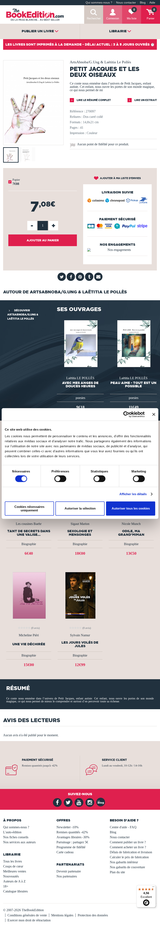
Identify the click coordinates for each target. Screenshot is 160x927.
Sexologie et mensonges (79, 532)
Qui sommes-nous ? (99, 2)
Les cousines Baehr (28, 524)
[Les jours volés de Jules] (80, 595)
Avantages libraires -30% (72, 837)
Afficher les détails (133, 494)
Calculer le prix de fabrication (129, 857)
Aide (152, 2)
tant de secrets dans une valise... (28, 532)
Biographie (28, 544)
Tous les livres (12, 861)
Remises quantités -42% (72, 832)
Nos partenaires (66, 876)
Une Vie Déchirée (28, 644)
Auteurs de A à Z (14, 881)
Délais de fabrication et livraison (131, 852)
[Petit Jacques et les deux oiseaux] (33, 142)
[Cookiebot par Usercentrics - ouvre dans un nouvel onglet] (126, 414)
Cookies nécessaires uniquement (29, 508)
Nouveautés (11, 876)
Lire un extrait (145, 100)
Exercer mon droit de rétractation (29, 920)
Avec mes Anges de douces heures (80, 384)
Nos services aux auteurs (19, 842)
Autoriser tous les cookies (131, 508)
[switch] (60, 478)
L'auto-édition (12, 832)
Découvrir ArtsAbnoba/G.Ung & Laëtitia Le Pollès (22, 314)
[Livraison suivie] (117, 201)
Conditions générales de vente (27, 915)
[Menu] (153, 887)
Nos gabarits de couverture (127, 867)
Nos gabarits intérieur (124, 862)
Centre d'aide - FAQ (123, 827)
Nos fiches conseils (15, 837)
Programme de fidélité (70, 847)
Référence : (77, 111)
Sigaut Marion (80, 524)
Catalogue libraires (15, 891)
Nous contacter (126, 2)
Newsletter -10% (67, 827)
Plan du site (117, 872)
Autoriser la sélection (80, 508)
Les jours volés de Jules (79, 644)
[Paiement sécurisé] (117, 227)
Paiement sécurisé (37, 759)
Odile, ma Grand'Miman (131, 532)
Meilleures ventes (14, 871)
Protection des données (93, 915)
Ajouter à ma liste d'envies (120, 178)
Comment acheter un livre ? (128, 847)
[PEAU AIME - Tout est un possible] (133, 343)
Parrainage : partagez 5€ (72, 842)
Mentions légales (62, 915)
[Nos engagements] (117, 250)
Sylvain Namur (80, 635)
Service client (114, 759)
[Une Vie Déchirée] (29, 595)
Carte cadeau (65, 852)
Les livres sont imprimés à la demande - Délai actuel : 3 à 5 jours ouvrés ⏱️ (80, 44)
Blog (143, 2)
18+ (5, 886)
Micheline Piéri (29, 635)
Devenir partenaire (68, 871)
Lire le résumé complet (93, 100)
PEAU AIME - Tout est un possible (133, 384)
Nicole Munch (131, 524)
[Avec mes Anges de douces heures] (80, 343)
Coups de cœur (13, 866)
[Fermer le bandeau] (153, 414)
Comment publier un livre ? (128, 842)
